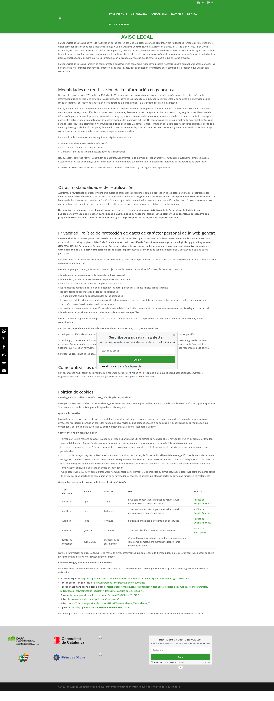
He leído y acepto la (111, 366)
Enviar (137, 359)
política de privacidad (132, 366)
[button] (137, 337)
